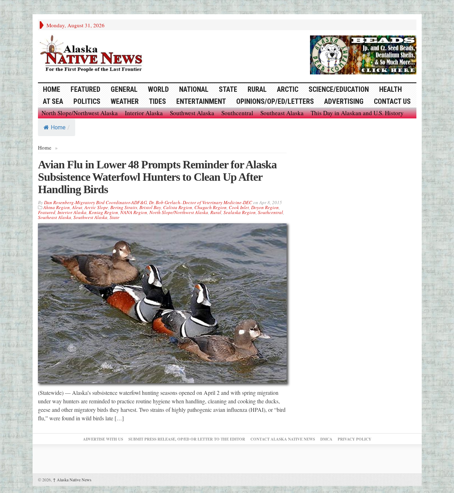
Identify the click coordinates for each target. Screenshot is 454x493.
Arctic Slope (96, 207)
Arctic (287, 89)
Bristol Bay (150, 207)
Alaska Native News (72, 479)
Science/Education (339, 89)
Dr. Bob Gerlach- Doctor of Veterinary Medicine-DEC (200, 202)
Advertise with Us (103, 439)
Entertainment (201, 101)
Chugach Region (210, 207)
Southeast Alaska (282, 113)
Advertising (344, 101)
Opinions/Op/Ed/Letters (275, 101)
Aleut (77, 207)
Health (390, 89)
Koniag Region (103, 212)
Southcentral (237, 113)
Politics (86, 101)
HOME (51, 89)
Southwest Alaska (192, 113)
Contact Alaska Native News (282, 439)
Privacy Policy (354, 439)
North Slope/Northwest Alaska (79, 113)
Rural (257, 89)
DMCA (326, 439)
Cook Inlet (239, 207)
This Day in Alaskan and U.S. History (357, 113)
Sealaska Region (239, 212)
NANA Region (133, 212)
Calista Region (177, 207)
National (194, 89)
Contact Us (392, 101)
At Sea (53, 101)
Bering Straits (123, 207)
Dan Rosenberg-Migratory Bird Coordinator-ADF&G (95, 202)
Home (58, 127)
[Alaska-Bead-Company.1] (363, 53)
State (228, 89)
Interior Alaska (144, 113)
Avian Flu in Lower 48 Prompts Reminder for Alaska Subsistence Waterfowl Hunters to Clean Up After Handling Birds (157, 177)
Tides (157, 101)
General (124, 89)
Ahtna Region (56, 207)
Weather (125, 101)
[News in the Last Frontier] (93, 54)
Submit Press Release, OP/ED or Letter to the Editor (186, 439)
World (158, 89)
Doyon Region (265, 207)
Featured (85, 89)
